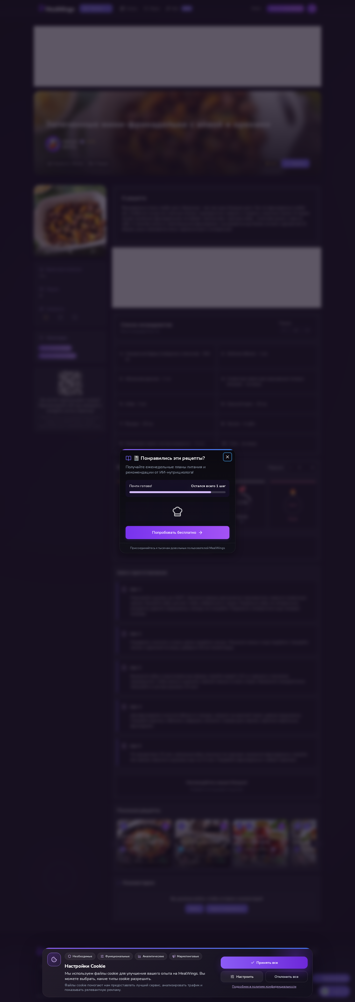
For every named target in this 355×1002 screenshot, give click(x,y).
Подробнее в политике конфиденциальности (264, 986)
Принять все (267, 962)
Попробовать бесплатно (174, 532)
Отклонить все (286, 976)
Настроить (245, 976)
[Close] (227, 457)
